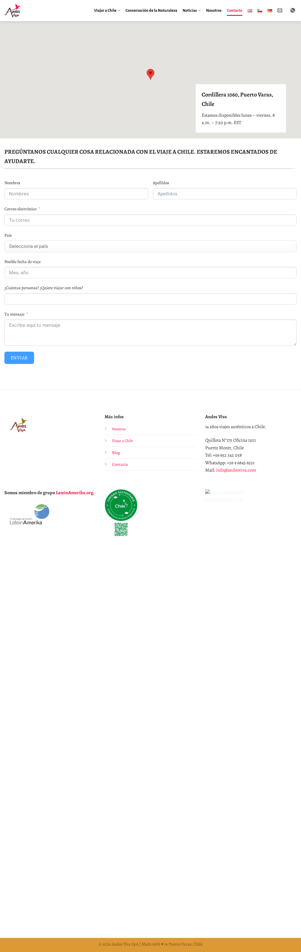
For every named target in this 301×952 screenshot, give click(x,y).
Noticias (190, 10)
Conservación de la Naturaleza (151, 10)
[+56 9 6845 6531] (293, 10)
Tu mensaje (14, 314)
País (8, 235)
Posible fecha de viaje (22, 262)
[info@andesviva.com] (280, 10)
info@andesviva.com (236, 470)
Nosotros (214, 10)
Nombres (12, 183)
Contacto (234, 10)
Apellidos (161, 183)
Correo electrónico (20, 209)
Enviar (19, 358)
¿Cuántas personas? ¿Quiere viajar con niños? (43, 288)
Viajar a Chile (105, 10)
